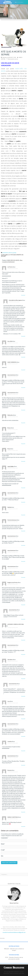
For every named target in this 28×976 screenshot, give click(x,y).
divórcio (11, 252)
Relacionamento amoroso (13, 59)
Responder (23, 295)
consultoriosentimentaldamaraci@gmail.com (14, 932)
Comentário (4, 838)
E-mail (3, 850)
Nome (3, 844)
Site (2, 856)
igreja (14, 252)
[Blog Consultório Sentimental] (20, 2)
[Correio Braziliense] (8, 2)
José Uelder (10, 466)
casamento (5, 252)
